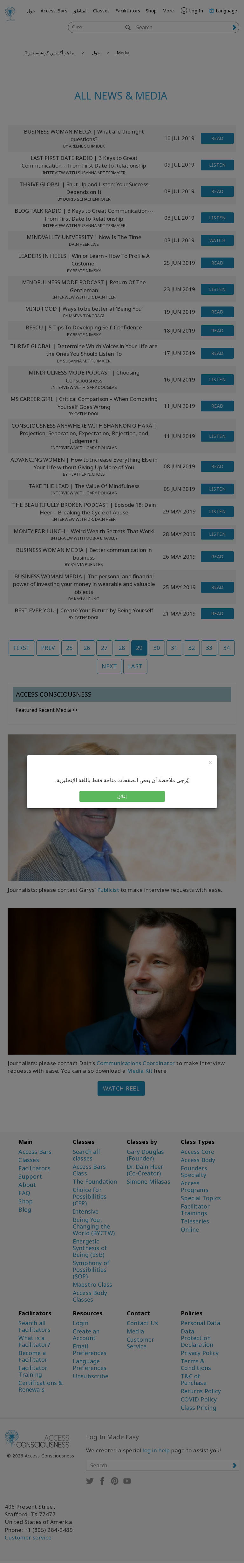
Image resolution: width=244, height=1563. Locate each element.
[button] (122, 796)
